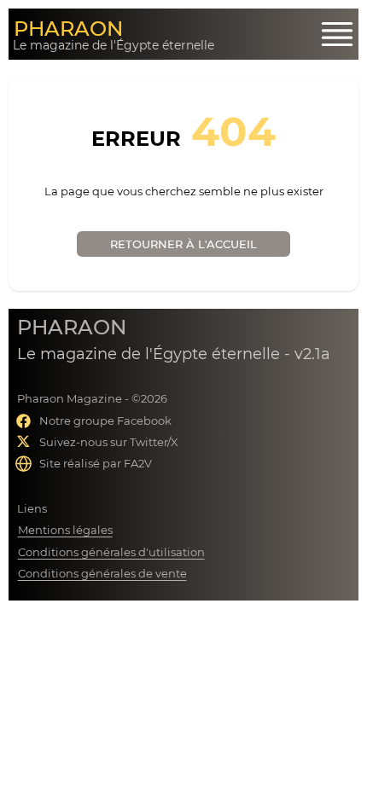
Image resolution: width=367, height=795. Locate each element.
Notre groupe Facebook (105, 420)
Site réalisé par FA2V (95, 463)
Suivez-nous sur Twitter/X (108, 442)
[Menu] (337, 34)
